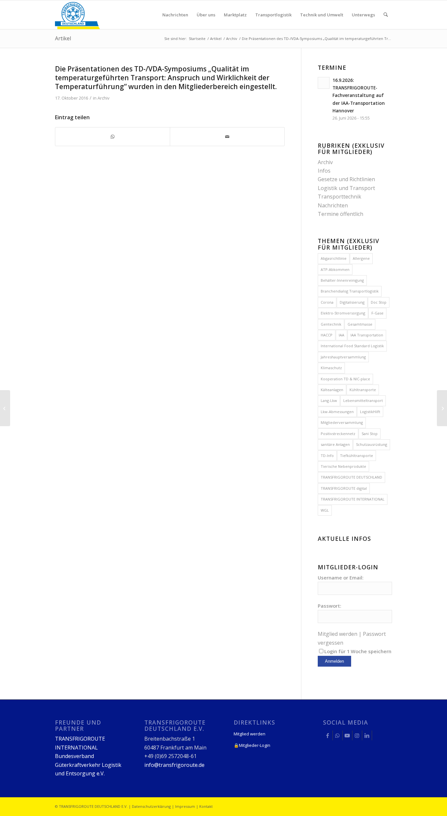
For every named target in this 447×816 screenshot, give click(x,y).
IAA (341, 334)
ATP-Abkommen (335, 269)
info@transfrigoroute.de (174, 765)
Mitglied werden (337, 633)
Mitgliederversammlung (342, 422)
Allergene (361, 258)
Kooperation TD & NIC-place (345, 378)
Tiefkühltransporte (356, 455)
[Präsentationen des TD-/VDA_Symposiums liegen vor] (5, 408)
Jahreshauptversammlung (343, 356)
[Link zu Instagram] (357, 735)
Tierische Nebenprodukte (343, 466)
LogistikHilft (370, 411)
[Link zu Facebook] (327, 735)
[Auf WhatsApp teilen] (112, 136)
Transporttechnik (339, 196)
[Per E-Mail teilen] (227, 136)
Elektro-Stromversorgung (343, 313)
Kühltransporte (362, 389)
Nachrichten (333, 205)
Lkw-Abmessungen (337, 411)
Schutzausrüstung (371, 444)
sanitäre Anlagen (335, 444)
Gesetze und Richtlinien (346, 179)
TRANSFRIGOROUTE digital (344, 488)
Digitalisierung (352, 302)
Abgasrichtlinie (334, 258)
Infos (324, 170)
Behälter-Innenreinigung (342, 280)
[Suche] (385, 14)
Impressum (185, 806)
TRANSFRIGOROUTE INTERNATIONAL (352, 499)
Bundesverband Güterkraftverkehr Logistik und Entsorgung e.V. (88, 764)
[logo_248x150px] (77, 14)
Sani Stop (370, 433)
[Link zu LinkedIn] (367, 735)
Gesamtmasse (360, 324)
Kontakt (206, 806)
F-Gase (377, 313)
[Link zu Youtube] (347, 735)
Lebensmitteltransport (363, 400)
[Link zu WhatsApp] (337, 735)
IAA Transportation (366, 334)
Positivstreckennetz (338, 433)
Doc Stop (378, 302)
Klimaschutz (331, 367)
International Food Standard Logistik (352, 345)
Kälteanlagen (332, 389)
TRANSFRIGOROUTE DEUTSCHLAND (351, 477)
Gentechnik (331, 324)
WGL (325, 510)
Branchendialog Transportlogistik (350, 291)
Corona (327, 302)
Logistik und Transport (346, 188)
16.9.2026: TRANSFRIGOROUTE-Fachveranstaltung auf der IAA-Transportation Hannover (358, 95)
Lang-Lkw (329, 400)
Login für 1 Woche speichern (357, 651)
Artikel (63, 38)
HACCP (326, 334)
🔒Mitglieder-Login (252, 745)
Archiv (103, 98)
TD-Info (327, 455)
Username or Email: (341, 577)
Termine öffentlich (340, 214)
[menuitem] (175, 14)
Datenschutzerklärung (151, 806)
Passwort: (329, 605)
